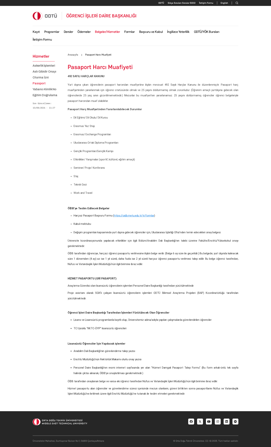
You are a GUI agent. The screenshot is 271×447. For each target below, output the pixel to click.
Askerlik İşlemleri (44, 65)
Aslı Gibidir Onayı (44, 71)
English (224, 2)
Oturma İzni (41, 77)
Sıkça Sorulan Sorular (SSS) (181, 2)
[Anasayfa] (45, 15)
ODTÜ (161, 2)
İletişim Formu (206, 2)
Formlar (129, 32)
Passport (39, 83)
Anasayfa (73, 54)
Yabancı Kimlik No (44, 89)
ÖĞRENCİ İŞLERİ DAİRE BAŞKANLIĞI (101, 16)
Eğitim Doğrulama (45, 95)
